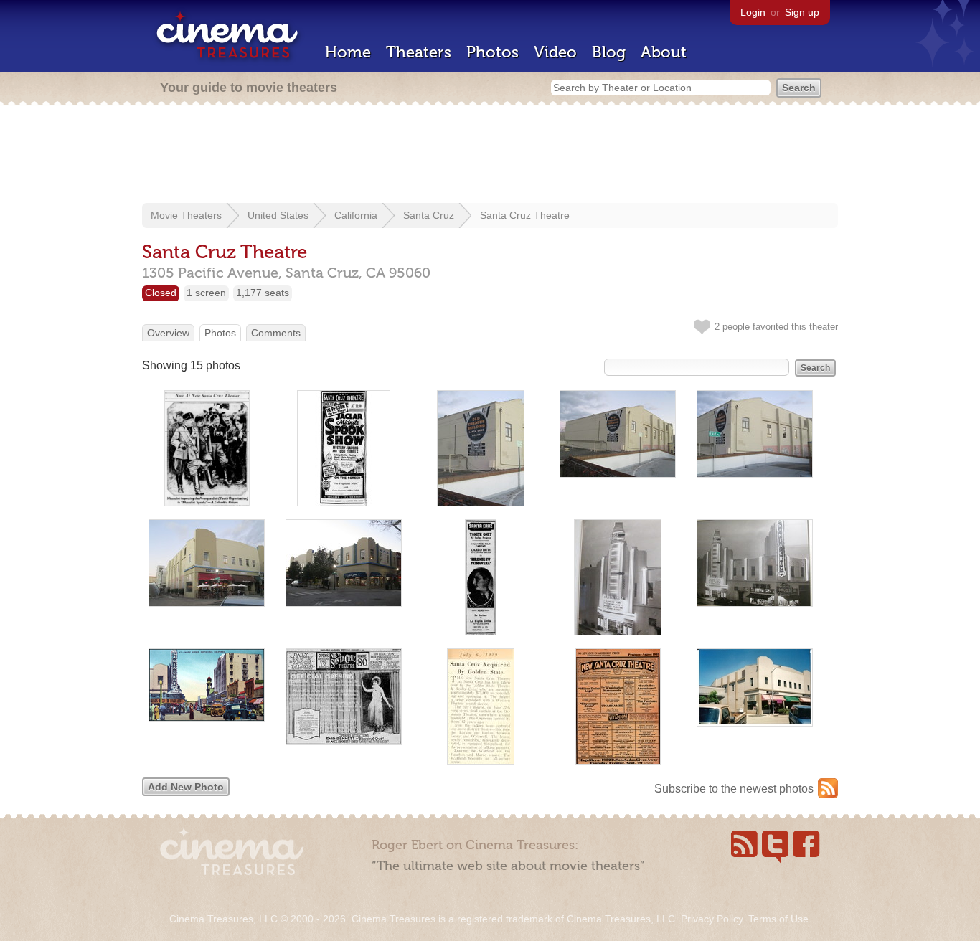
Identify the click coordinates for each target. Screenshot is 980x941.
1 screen (206, 292)
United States (278, 215)
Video (555, 52)
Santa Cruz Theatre (525, 215)
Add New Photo (186, 787)
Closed (160, 292)
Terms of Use (778, 919)
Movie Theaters (186, 215)
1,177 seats (262, 292)
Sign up (802, 12)
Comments (276, 333)
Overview (168, 333)
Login (752, 12)
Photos (492, 52)
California (355, 215)
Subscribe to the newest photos (734, 788)
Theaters (418, 52)
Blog (609, 52)
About (664, 52)
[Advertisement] (490, 155)
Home (348, 52)
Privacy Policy (712, 919)
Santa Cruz (428, 215)
